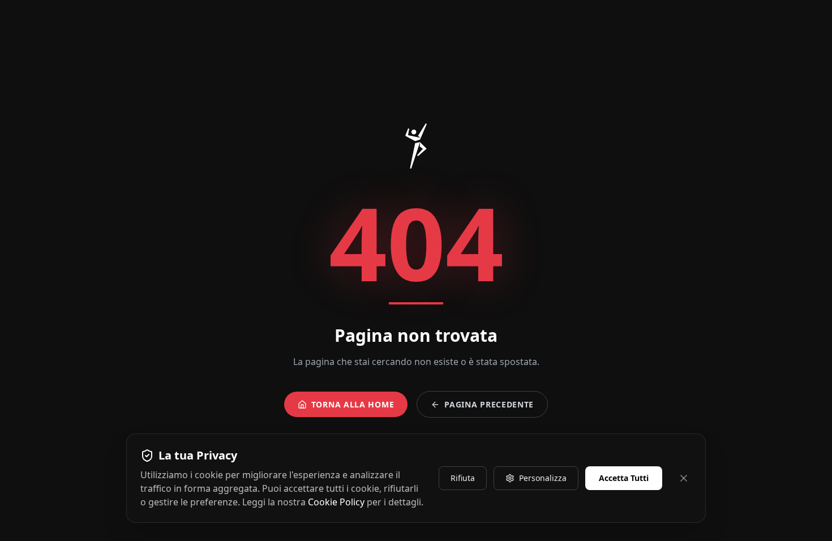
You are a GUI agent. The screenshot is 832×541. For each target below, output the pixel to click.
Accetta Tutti (624, 478)
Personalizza (543, 478)
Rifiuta (463, 478)
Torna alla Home (352, 404)
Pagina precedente (489, 404)
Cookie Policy (336, 502)
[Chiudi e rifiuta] (684, 478)
